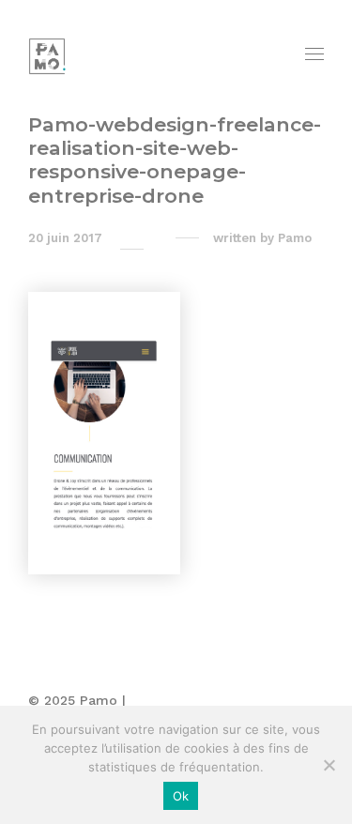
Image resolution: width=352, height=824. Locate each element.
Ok (181, 795)
